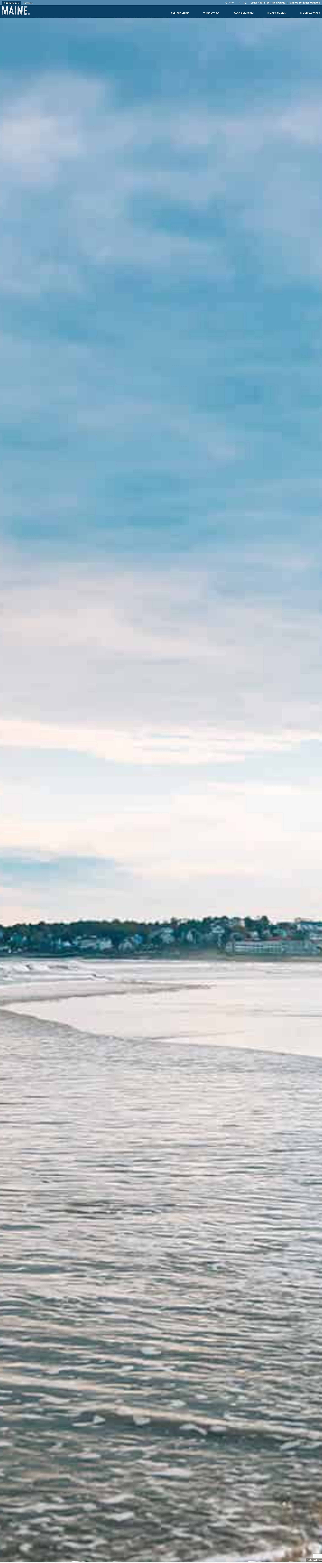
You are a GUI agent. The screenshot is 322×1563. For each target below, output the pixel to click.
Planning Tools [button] (310, 13)
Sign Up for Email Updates (304, 2)
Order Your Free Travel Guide (267, 2)
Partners (28, 3)
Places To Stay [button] (276, 13)
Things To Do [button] (211, 13)
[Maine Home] (16, 10)
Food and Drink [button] (243, 13)
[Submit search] (245, 3)
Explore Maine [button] (180, 13)
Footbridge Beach (314, 1560)
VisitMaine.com (11, 3)
